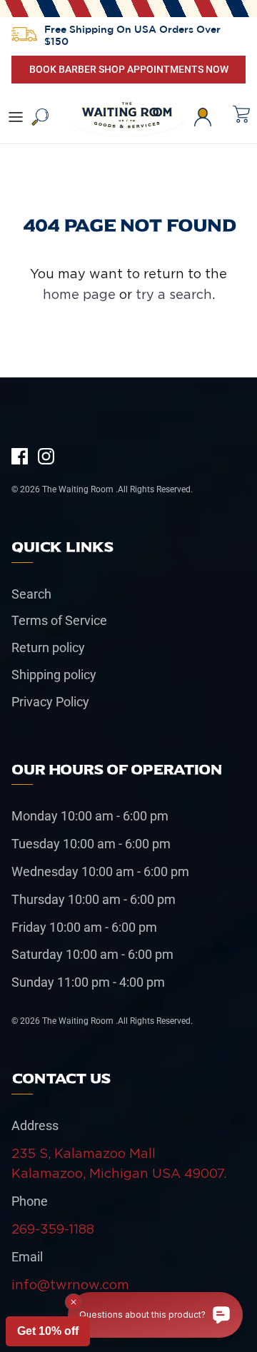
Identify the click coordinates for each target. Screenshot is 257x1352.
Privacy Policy (50, 701)
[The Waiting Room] (129, 117)
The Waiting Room (79, 489)
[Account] (210, 117)
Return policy (48, 647)
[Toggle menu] (15, 117)
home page (79, 294)
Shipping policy (53, 674)
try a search (174, 294)
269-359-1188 (52, 1229)
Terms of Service (59, 620)
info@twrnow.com (70, 1284)
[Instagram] (46, 456)
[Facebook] (19, 456)
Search (31, 593)
